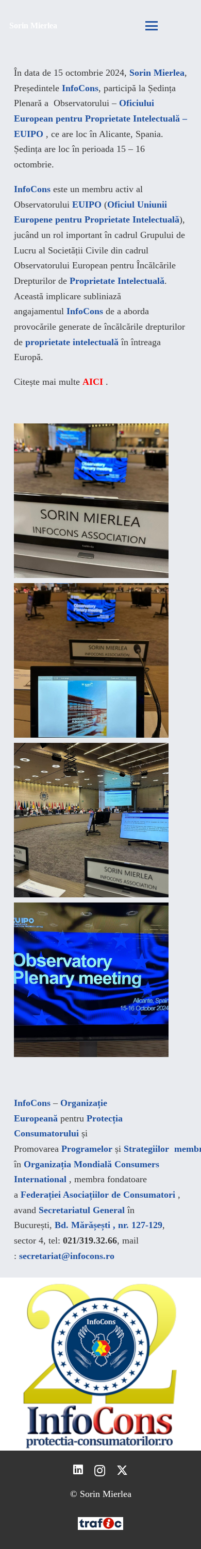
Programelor (86, 1149)
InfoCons (80, 88)
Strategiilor (146, 1149)
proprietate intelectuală (72, 342)
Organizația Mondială (68, 1164)
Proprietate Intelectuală (117, 281)
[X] (122, 1471)
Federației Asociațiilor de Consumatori (98, 1194)
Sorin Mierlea (157, 72)
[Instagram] (99, 1471)
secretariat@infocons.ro (66, 1256)
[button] (151, 26)
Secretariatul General (82, 1210)
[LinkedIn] (78, 1470)
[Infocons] (100, 1364)
